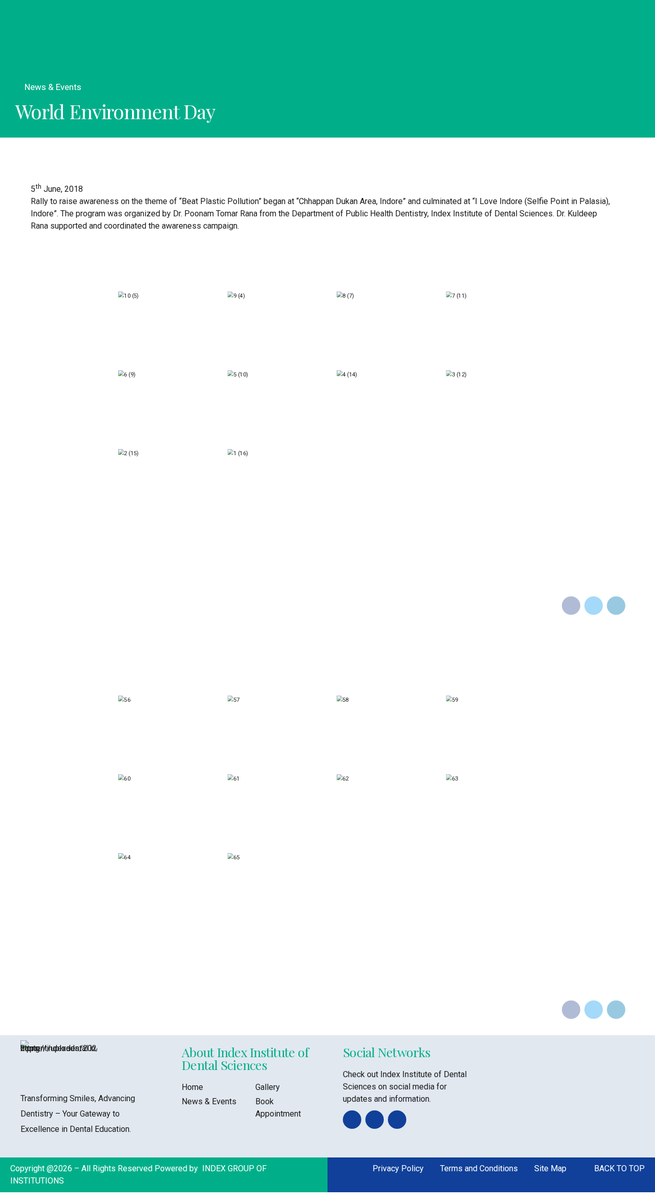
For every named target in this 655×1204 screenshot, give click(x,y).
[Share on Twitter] (593, 605)
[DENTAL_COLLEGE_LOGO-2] (58, 1060)
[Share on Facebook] (571, 605)
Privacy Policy (398, 1168)
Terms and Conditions (479, 1168)
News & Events (53, 87)
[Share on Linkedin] (616, 605)
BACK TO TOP (619, 1168)
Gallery (267, 1087)
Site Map (550, 1168)
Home (192, 1087)
